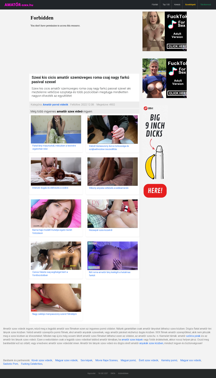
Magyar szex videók (66, 360)
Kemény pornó (169, 360)
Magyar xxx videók (190, 360)
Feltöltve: (75, 104)
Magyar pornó (128, 360)
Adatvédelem (123, 373)
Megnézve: (103, 104)
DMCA (113, 373)
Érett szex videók (148, 360)
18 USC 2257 (103, 373)
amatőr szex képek (132, 339)
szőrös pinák (193, 335)
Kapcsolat (91, 373)
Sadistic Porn (10, 363)
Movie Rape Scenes (106, 360)
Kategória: (36, 104)
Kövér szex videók (41, 360)
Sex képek (86, 360)
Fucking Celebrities (31, 363)
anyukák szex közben (151, 343)
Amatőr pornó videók (55, 104)
